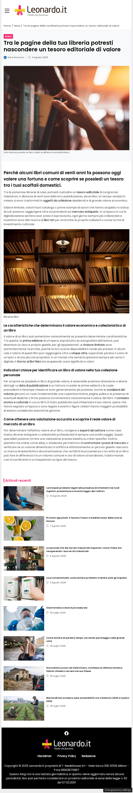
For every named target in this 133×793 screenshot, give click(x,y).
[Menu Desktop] (7, 11)
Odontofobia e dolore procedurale (66, 607)
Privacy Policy (66, 756)
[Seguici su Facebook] (66, 733)
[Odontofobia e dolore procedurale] (24, 618)
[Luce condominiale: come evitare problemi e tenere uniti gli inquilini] (24, 588)
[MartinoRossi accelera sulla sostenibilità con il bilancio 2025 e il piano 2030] (24, 708)
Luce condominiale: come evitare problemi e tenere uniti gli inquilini (86, 577)
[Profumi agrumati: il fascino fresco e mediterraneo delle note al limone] (24, 528)
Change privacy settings (118, 789)
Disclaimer (44, 756)
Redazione (89, 756)
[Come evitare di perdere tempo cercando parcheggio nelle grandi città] (24, 648)
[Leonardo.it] (41, 11)
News (8, 36)
